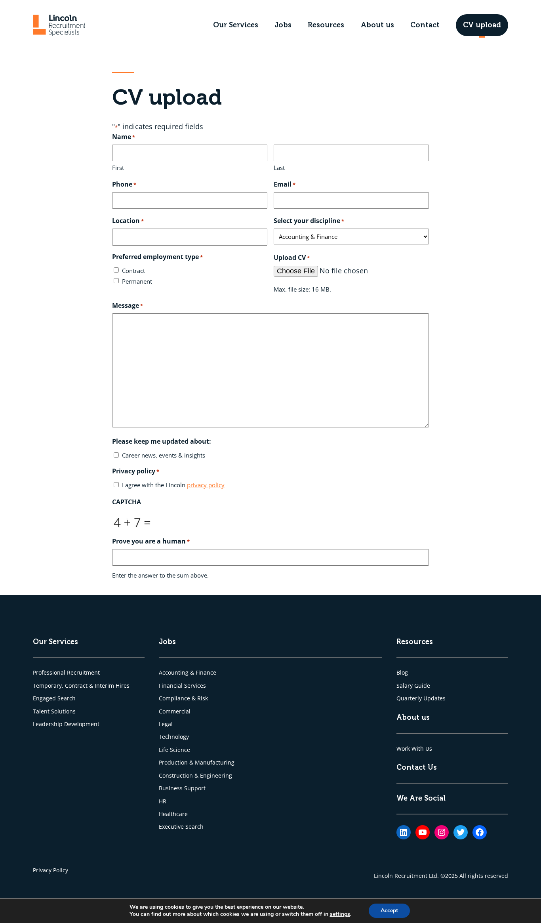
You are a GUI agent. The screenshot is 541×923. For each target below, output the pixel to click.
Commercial (174, 711)
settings (340, 914)
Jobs (282, 25)
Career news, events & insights (163, 455)
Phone (124, 184)
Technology (174, 736)
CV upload (482, 25)
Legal (166, 724)
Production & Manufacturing (196, 762)
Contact (425, 25)
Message (127, 305)
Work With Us (414, 748)
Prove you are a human (151, 541)
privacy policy (206, 485)
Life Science (174, 749)
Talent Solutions (54, 711)
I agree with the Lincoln (173, 485)
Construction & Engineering (195, 775)
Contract (133, 271)
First (118, 168)
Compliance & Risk (183, 698)
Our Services (235, 25)
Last (279, 168)
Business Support (182, 788)
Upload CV (292, 257)
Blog (402, 672)
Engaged (45, 698)
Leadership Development (66, 724)
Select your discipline (309, 220)
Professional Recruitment (66, 672)
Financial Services (182, 685)
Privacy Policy (50, 870)
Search (66, 698)
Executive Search (181, 826)
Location (128, 220)
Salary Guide (413, 685)
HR (162, 801)
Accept (389, 910)
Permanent (137, 281)
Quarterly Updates (421, 698)
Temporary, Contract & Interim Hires (81, 685)
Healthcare (173, 814)
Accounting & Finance (187, 672)
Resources (326, 25)
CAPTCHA (126, 502)
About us (377, 25)
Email (284, 184)
